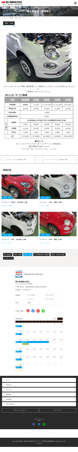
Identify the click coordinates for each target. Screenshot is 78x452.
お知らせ (8, 385)
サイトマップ (58, 410)
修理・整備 (17, 254)
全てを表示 (7, 254)
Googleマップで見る (22, 289)
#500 (14, 26)
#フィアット (7, 26)
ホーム (8, 380)
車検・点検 (9, 23)
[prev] (58, 319)
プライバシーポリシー (20, 410)
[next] (61, 319)
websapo (39, 443)
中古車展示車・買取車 (41, 254)
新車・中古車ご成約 (58, 254)
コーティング (8, 258)
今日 (55, 318)
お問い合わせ (10, 404)
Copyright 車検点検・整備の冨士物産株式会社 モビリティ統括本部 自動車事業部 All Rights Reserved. (39, 441)
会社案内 (8, 399)
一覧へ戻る (39, 159)
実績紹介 (8, 394)
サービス (8, 389)
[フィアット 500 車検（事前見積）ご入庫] (39, 57)
